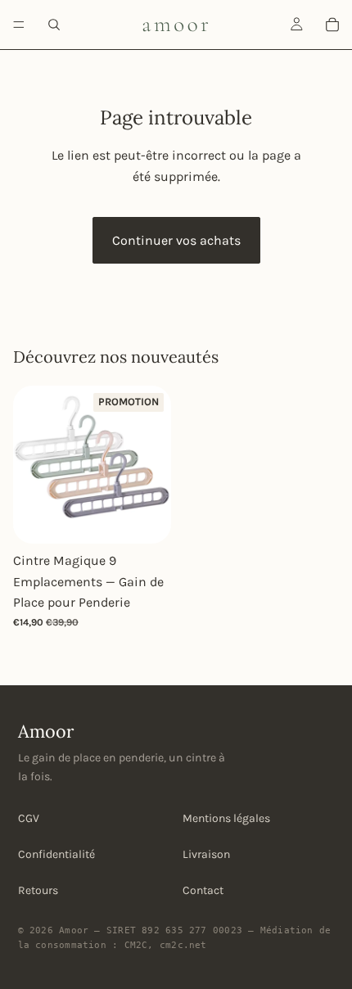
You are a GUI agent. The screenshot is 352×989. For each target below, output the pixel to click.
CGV (28, 818)
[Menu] (19, 24)
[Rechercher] (54, 25)
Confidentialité (56, 854)
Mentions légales (226, 818)
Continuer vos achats (176, 240)
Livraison (206, 854)
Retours (38, 890)
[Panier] (332, 25)
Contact (203, 890)
